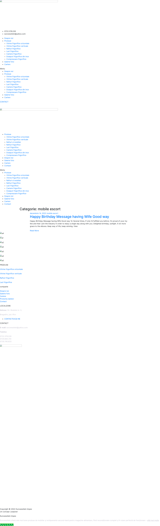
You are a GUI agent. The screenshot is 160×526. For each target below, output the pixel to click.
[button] (80, 68)
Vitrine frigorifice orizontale (17, 43)
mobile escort (52, 213)
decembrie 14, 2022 (38, 213)
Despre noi (8, 38)
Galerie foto (9, 62)
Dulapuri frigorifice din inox (17, 56)
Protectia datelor (7, 299)
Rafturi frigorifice (13, 49)
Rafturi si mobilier (13, 142)
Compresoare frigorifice (16, 59)
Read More (34, 230)
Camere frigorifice (13, 54)
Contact (7, 166)
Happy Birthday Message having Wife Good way (69, 216)
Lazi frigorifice (12, 51)
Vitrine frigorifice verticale (17, 46)
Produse (7, 41)
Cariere (7, 64)
